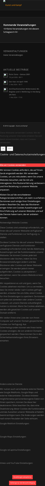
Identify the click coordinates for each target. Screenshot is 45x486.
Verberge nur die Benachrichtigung (22, 483)
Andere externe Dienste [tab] (11, 384)
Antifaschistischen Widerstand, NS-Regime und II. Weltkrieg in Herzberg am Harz (24, 92)
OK (3, 149)
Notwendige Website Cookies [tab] (14, 222)
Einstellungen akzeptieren (23, 477)
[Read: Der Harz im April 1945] (5, 82)
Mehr (10, 149)
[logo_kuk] (18, 5)
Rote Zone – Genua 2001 (19, 74)
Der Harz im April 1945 (18, 81)
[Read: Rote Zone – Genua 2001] (5, 75)
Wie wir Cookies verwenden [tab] (13, 165)
